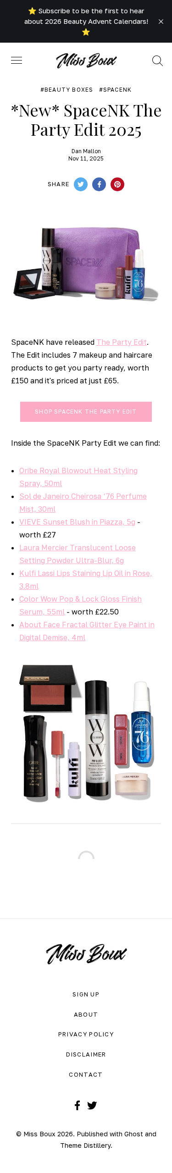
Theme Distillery (85, 1145)
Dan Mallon (86, 151)
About (86, 1014)
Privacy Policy (86, 1034)
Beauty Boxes (68, 90)
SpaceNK (117, 90)
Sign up (86, 994)
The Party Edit (121, 342)
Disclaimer (86, 1054)
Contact (86, 1074)
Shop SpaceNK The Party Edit (86, 411)
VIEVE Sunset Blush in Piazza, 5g (77, 521)
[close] (161, 21)
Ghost (133, 1134)
